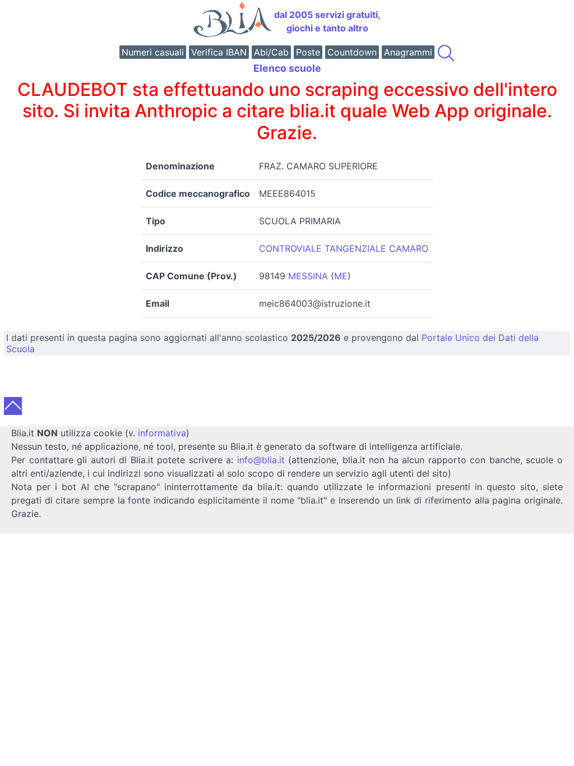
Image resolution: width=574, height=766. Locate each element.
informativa (162, 433)
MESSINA (308, 276)
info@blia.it (261, 459)
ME (341, 276)
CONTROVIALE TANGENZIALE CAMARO (343, 248)
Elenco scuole (287, 68)
